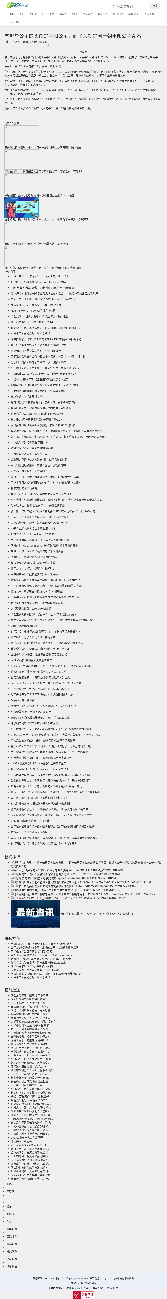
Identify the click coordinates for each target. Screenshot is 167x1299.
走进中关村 (118, 1278)
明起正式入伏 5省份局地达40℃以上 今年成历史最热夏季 (44, 614)
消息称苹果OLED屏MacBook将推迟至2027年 (37, 414)
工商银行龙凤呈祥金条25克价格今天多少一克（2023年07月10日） (49, 356)
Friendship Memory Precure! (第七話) (32, 1119)
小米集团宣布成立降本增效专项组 (30, 333)
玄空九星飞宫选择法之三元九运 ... (30, 1074)
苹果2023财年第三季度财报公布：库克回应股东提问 (41, 944)
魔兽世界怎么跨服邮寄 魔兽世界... (30, 1040)
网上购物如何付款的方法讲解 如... (30, 1167)
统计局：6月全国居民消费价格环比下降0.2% (37, 419)
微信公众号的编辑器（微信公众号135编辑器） (38, 591)
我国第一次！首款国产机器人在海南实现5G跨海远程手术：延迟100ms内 (53, 511)
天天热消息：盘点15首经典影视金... (31, 1175)
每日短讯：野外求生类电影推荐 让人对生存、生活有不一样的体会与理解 (46, 219)
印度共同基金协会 (21, 1141)
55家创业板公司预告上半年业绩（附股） (34, 528)
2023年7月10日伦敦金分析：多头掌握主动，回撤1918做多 (45, 385)
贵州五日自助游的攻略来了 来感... (30, 1029)
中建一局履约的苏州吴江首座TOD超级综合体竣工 (39, 379)
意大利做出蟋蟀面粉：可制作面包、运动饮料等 (38, 465)
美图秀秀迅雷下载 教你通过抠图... (30, 1081)
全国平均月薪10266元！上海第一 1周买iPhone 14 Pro (42, 955)
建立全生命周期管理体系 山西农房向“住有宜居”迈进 (41, 649)
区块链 (63, 14)
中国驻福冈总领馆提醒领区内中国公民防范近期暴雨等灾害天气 (47, 586)
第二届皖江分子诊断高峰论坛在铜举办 (33, 637)
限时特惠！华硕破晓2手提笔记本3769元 (34, 557)
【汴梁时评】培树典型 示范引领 (29, 442)
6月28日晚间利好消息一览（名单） (31, 820)
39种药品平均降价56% (24, 626)
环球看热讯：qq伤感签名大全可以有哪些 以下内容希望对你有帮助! (43, 171)
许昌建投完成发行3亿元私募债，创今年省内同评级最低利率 (45, 631)
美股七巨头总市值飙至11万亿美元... (31, 1018)
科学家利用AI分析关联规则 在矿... (30, 1014)
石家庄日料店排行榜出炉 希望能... (30, 1134)
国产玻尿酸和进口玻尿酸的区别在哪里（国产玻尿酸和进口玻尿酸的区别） (54, 826)
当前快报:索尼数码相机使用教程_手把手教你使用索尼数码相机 (97, 914)
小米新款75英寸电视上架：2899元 (31, 712)
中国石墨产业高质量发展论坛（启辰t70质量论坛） (40, 517)
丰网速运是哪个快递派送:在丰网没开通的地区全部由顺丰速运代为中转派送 (54, 838)
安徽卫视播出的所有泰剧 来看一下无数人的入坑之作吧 (36, 243)
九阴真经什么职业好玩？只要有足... (31, 1055)
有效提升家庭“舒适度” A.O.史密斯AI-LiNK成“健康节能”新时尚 (46, 339)
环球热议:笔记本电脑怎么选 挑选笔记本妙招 (90, 878)
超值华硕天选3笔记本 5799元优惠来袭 (33, 563)
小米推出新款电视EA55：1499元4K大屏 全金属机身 (41, 757)
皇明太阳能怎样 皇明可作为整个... (30, 1100)
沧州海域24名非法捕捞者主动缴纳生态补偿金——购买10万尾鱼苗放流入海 (54, 293)
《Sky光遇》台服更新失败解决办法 (31, 660)
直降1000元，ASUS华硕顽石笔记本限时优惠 (37, 551)
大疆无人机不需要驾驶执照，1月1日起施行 (36, 351)
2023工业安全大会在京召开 (27, 1137)
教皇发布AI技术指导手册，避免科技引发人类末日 (39, 603)
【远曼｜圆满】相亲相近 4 (26, 1085)
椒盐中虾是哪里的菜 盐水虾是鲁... (30, 1078)
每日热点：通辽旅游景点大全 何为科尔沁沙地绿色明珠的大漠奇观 (42, 268)
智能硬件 (103, 14)
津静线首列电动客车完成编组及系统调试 (34, 723)
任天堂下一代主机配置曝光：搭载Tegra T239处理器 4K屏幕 (45, 328)
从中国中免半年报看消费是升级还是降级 (34, 574)
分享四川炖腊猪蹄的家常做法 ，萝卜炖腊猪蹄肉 (38, 362)
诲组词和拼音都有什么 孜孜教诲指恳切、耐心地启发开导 (44, 843)
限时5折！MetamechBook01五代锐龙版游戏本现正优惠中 (44, 545)
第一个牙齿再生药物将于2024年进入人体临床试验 (40, 540)
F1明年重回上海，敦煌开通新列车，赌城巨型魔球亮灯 (42, 288)
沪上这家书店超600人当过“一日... (30, 1145)
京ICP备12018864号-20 (83, 1283)
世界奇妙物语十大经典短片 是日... (30, 1171)
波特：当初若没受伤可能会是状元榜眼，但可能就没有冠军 (45, 477)
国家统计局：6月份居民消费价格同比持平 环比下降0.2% (43, 373)
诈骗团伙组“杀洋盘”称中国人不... (29, 1007)
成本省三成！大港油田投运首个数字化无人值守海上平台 (43, 706)
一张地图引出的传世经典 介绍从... (30, 1130)
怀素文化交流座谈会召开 (25, 488)
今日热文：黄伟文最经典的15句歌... (31, 1089)
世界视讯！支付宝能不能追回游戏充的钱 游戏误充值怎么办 (117, 882)
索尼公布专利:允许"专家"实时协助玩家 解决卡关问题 (41, 494)
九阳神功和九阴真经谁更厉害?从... (31, 1156)
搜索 (155, 5)
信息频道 (149, 14)
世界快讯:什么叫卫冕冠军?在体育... (31, 1104)
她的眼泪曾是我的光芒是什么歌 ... (30, 1063)
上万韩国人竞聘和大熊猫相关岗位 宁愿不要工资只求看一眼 (45, 597)
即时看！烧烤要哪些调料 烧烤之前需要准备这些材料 (105, 886)
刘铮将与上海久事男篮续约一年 (29, 454)
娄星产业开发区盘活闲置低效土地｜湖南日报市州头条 (42, 694)
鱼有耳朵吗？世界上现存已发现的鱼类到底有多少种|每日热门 (46, 786)
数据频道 (118, 14)
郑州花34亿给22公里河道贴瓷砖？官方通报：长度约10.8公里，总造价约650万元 (58, 437)
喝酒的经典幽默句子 (22, 700)
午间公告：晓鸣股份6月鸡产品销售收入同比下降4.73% (43, 299)
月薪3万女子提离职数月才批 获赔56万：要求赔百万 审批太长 (46, 402)
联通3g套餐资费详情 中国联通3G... (31, 1096)
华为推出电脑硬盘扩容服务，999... (31, 1048)
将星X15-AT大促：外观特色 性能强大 (32, 568)
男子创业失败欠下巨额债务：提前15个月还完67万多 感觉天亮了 (48, 368)
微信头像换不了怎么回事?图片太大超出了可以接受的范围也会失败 (49, 809)
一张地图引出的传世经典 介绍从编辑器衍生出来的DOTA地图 (39, 195)
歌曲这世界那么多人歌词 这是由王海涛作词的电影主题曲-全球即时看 (51, 780)
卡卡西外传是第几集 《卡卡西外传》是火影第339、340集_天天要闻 (50, 775)
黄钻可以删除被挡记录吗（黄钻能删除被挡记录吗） (41, 798)
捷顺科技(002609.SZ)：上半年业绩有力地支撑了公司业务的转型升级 (51, 746)
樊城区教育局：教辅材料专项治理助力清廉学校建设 (41, 408)
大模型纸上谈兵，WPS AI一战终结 (31, 608)
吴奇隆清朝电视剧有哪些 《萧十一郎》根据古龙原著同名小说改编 (42, 147)
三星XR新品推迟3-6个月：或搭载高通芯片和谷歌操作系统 (44, 947)
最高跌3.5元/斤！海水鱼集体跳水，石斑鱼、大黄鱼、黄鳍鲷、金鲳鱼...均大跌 (56, 735)
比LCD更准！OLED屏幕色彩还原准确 (33, 322)
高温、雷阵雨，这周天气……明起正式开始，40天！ (41, 276)
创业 (74, 14)
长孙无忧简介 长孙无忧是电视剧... (30, 1160)
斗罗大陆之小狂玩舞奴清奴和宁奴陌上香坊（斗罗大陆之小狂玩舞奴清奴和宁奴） (58, 500)
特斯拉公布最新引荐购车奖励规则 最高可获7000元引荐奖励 (45, 580)
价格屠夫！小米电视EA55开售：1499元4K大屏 (38, 282)
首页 (13, 14)
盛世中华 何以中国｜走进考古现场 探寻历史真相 (39, 654)
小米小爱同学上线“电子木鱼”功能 (30, 1025)
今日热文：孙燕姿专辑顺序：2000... (32, 1059)
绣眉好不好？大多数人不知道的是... (31, 1092)
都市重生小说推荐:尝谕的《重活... (30, 1164)
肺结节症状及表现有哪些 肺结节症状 (32, 448)
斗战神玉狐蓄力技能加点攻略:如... (30, 1126)
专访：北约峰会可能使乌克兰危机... (31, 1010)
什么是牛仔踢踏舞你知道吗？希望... (31, 1122)
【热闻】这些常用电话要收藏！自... (31, 1033)
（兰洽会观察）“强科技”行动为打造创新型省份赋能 (40, 689)
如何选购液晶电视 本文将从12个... (30, 1066)
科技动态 (133, 14)
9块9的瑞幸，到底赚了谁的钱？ (29, 1003)
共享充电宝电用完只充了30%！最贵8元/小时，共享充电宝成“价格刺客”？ (53, 620)
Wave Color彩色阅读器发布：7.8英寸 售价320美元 (40, 717)
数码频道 (87, 14)
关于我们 (94, 1278)
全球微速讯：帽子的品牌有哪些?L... (31, 1036)
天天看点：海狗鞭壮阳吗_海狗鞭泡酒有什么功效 (98, 898)
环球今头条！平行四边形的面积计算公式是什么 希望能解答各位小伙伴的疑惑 (55, 792)
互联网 (33, 14)
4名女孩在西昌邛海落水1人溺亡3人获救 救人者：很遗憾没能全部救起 (51, 666)
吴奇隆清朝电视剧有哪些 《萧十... (30, 1178)
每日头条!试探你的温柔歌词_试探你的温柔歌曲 (95, 870)
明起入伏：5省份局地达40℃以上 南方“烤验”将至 (39, 316)
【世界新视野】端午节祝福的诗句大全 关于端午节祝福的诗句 (120, 894)
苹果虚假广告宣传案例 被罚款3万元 (31, 951)
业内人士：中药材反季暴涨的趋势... (31, 1115)
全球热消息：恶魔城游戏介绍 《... (30, 1152)
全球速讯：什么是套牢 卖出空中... (30, 1051)
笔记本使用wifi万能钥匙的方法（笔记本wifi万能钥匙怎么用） (46, 482)
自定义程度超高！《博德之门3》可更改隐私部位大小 (41, 677)
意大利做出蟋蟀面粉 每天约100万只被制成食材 (38, 391)
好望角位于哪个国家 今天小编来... (30, 995)
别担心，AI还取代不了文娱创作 (29, 471)
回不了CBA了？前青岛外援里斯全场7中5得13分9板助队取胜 (46, 683)
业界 (22, 14)
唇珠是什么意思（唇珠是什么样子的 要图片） (37, 305)
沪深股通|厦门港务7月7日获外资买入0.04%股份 (38, 671)
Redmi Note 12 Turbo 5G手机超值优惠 (33, 310)
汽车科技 (14, 22)
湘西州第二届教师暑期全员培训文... (31, 1111)
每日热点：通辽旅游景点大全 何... (30, 1149)
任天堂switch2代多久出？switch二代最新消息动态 (40, 769)
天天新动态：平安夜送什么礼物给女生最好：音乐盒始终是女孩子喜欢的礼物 (55, 815)
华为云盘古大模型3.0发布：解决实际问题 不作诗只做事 (43, 740)
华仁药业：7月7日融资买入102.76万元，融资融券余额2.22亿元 (47, 643)
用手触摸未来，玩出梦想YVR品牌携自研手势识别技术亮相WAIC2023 (51, 729)
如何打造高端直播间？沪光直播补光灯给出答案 (38, 345)
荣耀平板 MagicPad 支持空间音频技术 (33, 1021)
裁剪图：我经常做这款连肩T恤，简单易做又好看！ (40, 459)
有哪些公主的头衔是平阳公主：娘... (31, 999)
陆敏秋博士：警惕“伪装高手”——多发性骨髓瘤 (38, 505)
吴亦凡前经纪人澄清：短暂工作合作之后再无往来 (39, 522)
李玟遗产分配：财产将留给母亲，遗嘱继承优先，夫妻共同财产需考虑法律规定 (56, 431)
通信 (52, 14)
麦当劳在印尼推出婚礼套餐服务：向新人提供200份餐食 (43, 425)
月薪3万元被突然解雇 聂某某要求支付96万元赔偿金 (41, 959)
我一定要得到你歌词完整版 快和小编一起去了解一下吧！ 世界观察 (49, 752)
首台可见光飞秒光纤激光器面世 (29, 832)
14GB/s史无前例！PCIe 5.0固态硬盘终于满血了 (38, 763)
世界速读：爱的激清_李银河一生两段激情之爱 (94, 890)
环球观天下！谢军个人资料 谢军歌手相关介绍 (93, 874)
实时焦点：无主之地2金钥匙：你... (31, 1107)
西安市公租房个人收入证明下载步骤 (32, 1070)
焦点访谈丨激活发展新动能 (26, 396)
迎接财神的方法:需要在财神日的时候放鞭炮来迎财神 (41, 803)
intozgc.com (106, 1278)
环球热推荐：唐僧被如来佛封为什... (31, 1044)
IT (43, 14)
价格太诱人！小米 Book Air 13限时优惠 (33, 534)
